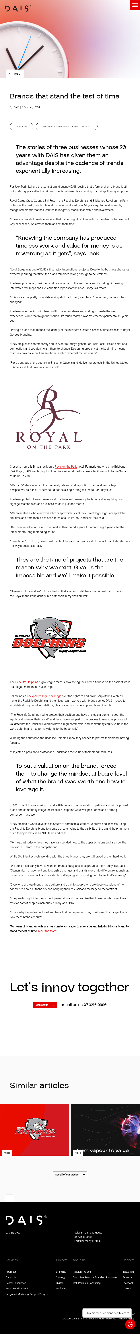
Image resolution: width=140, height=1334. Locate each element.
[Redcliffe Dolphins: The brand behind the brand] (34, 1130)
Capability (11, 1277)
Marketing (61, 1288)
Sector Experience (16, 1283)
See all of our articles (67, 1174)
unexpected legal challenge (44, 696)
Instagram (128, 1271)
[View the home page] (18, 8)
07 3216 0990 (95, 1005)
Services (12, 1260)
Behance (127, 1277)
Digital (59, 1283)
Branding (61, 1271)
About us (79, 1260)
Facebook (127, 1283)
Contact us (42, 1005)
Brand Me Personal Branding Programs (95, 1277)
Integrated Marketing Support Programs (28, 1294)
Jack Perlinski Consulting (87, 1283)
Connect (128, 1260)
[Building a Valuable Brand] (105, 1130)
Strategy (60, 1277)
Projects (61, 1260)
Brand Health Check (17, 1288)
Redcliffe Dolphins (26, 682)
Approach (11, 1271)
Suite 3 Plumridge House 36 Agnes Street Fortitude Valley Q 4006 (88, 1237)
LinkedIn (127, 1288)
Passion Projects (82, 1271)
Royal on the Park (66, 466)
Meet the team (47, 931)
